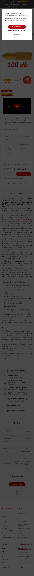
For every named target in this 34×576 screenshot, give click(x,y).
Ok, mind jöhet (16, 26)
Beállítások (17, 34)
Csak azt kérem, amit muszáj (16, 30)
